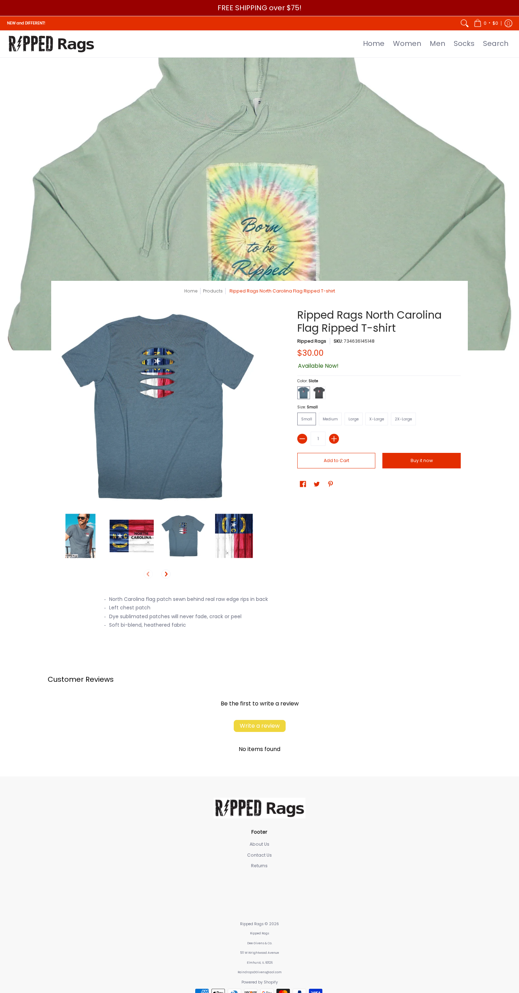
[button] (486, 23)
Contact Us (259, 855)
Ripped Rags (311, 341)
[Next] (166, 574)
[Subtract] (302, 439)
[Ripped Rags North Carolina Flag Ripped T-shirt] (80, 536)
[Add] (334, 439)
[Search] (465, 23)
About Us (259, 844)
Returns (259, 866)
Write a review (260, 726)
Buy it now (422, 460)
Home (191, 291)
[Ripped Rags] (51, 43)
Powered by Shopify (259, 982)
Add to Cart (336, 460)
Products (213, 291)
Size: (307, 407)
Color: (307, 381)
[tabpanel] (259, 614)
